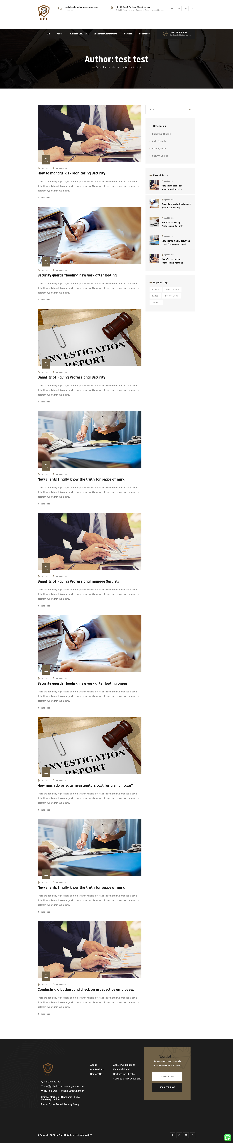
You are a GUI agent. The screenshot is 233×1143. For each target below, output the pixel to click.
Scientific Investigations (105, 33)
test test (44, 168)
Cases (155, 296)
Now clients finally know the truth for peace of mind (81, 479)
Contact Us (144, 33)
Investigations (159, 148)
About (60, 33)
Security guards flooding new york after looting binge (82, 683)
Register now (167, 1087)
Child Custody (159, 141)
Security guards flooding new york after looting (77, 275)
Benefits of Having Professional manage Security (78, 581)
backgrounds (172, 289)
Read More (45, 197)
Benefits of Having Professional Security (71, 377)
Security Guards (160, 155)
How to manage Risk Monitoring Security (71, 173)
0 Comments (61, 168)
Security (156, 302)
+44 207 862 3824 (178, 32)
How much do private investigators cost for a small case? (85, 785)
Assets (155, 289)
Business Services (78, 33)
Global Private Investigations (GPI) (75, 1135)
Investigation (171, 296)
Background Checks (161, 134)
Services (128, 33)
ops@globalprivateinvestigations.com (81, 7)
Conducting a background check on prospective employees (86, 989)
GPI (48, 33)
